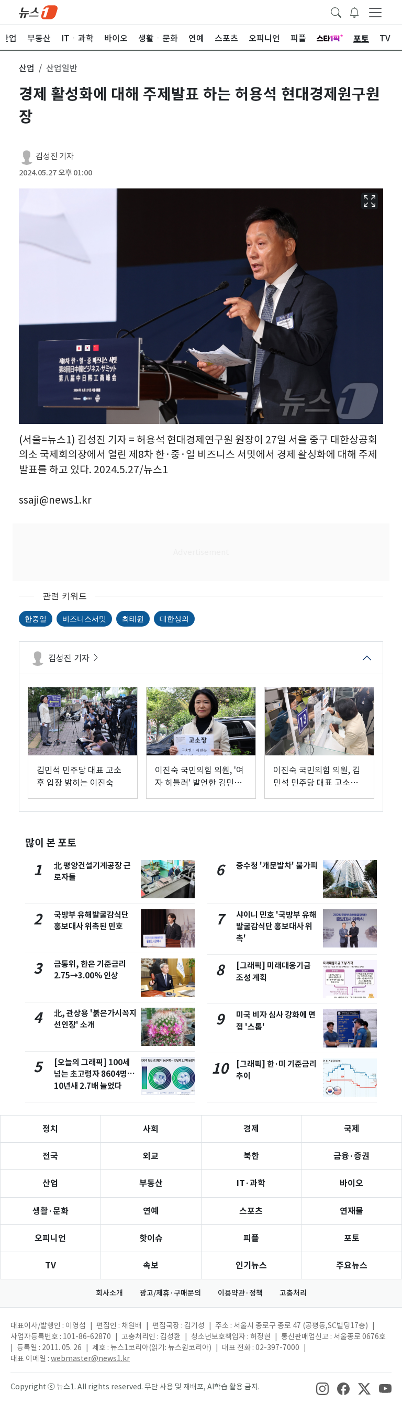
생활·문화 (50, 1211)
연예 (151, 1211)
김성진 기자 (55, 156)
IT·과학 (251, 1183)
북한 (251, 1156)
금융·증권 (351, 1156)
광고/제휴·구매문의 (170, 1293)
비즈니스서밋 (84, 618)
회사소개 (109, 1293)
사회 (151, 1128)
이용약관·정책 (240, 1293)
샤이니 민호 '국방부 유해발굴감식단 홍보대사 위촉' (276, 927)
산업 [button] (27, 68)
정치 (50, 1128)
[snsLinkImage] (322, 1387)
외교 (151, 1156)
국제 (352, 1128)
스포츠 (251, 1211)
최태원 (133, 618)
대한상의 (174, 618)
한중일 (36, 618)
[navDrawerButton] (375, 12)
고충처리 (293, 1293)
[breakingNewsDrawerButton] (354, 11)
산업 (50, 1183)
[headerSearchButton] (336, 11)
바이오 (351, 1183)
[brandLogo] (38, 11)
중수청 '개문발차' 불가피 (277, 866)
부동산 (151, 1183)
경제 (251, 1128)
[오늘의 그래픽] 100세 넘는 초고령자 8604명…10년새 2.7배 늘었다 (94, 1074)
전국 (50, 1156)
